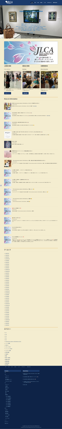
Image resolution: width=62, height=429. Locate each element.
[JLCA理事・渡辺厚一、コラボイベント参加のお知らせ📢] (7, 173)
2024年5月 (7, 275)
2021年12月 (7, 303)
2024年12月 (7, 269)
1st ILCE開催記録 (8, 406)
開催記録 (6, 394)
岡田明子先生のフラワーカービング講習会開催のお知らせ (22, 151)
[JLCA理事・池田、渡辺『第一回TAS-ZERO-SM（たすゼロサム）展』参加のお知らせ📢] (7, 135)
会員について (7, 377)
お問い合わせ (29, 366)
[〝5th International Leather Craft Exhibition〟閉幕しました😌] (7, 192)
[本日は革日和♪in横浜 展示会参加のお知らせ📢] (7, 125)
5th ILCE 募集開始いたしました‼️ (18, 236)
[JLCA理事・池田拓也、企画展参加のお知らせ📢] (7, 183)
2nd (6, 334)
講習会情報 (25, 93)
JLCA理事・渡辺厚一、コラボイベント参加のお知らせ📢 (22, 170)
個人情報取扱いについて (8, 379)
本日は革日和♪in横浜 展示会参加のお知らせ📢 (20, 122)
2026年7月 (7, 253)
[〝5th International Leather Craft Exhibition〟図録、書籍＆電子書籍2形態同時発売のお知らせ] (7, 163)
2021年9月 (7, 307)
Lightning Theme (31, 427)
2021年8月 (7, 309)
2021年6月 (7, 312)
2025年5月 (7, 264)
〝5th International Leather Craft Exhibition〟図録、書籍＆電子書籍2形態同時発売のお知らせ (28, 160)
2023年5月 (7, 285)
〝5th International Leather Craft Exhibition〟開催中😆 (22, 198)
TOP (5, 366)
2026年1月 (7, 257)
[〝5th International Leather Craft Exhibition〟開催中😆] (7, 202)
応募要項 (6, 386)
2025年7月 (7, 262)
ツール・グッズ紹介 (8, 348)
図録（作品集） (8, 357)
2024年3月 (7, 278)
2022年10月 (7, 292)
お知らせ (6, 345)
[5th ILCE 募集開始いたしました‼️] (7, 240)
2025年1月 (7, 267)
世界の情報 (7, 352)
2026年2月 (7, 255)
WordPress (25, 427)
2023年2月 (7, 289)
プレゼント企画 (8, 350)
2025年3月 (7, 266)
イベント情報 (7, 343)
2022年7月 (7, 298)
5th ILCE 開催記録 (8, 399)
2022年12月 (7, 291)
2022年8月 (7, 296)
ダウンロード (23, 366)
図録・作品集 (7, 391)
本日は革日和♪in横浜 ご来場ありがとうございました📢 (22, 112)
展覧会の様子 (7, 359)
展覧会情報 (7, 361)
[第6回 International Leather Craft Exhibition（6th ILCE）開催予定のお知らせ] (7, 106)
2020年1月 (7, 325)
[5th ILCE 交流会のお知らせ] (7, 230)
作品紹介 (6, 354)
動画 (6, 355)
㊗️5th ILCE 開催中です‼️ (16, 208)
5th (5, 339)
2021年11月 (7, 305)
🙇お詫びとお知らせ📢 (16, 217)
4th (5, 338)
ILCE (12, 366)
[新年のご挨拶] (7, 144)
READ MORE (8, 26)
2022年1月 (7, 301)
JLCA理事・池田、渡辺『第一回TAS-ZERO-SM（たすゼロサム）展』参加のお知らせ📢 (27, 131)
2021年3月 (7, 318)
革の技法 (6, 364)
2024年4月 (7, 276)
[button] (61, 22)
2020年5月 (7, 321)
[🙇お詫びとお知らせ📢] (7, 221)
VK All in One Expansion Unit (37, 427)
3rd (5, 336)
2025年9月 (7, 260)
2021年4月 (7, 316)
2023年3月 (7, 287)
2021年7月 (7, 310)
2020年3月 (7, 323)
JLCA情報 (43, 93)
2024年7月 (7, 273)
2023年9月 (7, 282)
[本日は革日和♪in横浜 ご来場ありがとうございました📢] (7, 116)
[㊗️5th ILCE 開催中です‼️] (7, 211)
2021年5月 (7, 314)
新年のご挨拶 (14, 141)
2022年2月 (7, 300)
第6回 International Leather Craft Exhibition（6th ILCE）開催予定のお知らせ (25, 103)
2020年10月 (7, 319)
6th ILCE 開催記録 (8, 396)
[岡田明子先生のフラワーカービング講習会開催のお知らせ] (7, 154)
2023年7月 (7, 283)
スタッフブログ (8, 346)
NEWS (15, 366)
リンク (19, 366)
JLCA (8, 366)
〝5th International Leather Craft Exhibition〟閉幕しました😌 (23, 189)
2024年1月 (7, 280)
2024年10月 (7, 271)
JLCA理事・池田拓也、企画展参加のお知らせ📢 (20, 179)
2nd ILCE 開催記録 (8, 404)
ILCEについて (7, 93)
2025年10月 (7, 258)
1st (5, 332)
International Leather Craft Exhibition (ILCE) (13, 341)
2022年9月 (7, 294)
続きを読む (35, 106)
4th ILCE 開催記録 (8, 401)
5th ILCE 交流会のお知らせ (17, 227)
